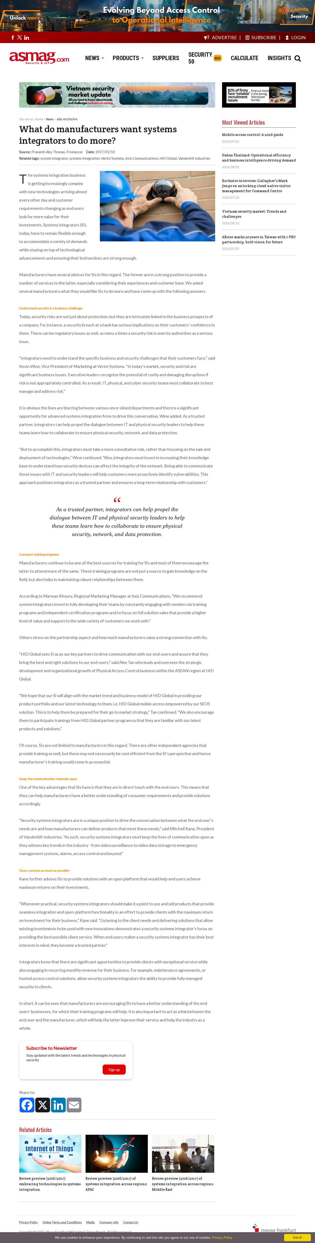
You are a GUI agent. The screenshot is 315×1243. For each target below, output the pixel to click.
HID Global (168, 158)
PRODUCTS (126, 58)
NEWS (92, 58)
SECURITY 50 (200, 58)
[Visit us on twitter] (20, 37)
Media (90, 1222)
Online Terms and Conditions (62, 1222)
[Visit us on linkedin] (26, 37)
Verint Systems (112, 158)
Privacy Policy (28, 1222)
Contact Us (130, 1222)
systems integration (84, 158)
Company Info (109, 1222)
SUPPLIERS (165, 58)
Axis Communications (141, 158)
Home (39, 119)
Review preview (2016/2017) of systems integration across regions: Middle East (183, 1184)
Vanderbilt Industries (194, 158)
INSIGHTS (279, 58)
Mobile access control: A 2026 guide (252, 134)
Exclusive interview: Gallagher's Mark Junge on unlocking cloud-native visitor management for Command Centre (256, 186)
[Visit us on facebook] (12, 37)
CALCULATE (244, 58)
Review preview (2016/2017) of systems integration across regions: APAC (116, 1184)
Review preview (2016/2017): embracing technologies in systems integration (50, 1184)
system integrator (54, 158)
